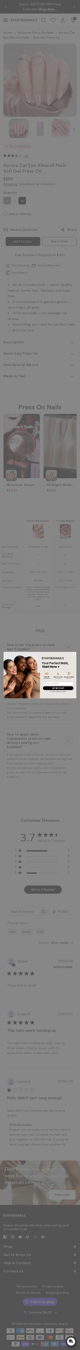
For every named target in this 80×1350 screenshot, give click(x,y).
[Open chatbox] (71, 1341)
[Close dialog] (74, 653)
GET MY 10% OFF (58, 688)
